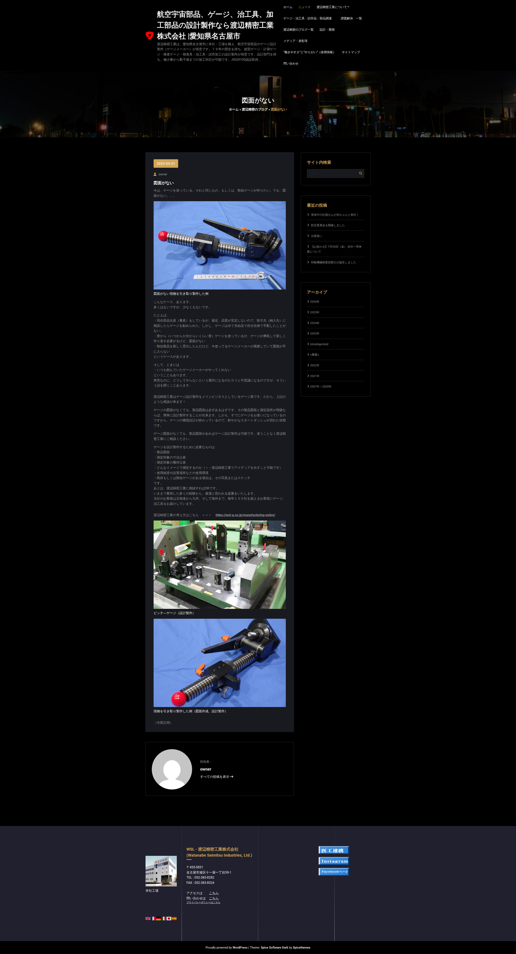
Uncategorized (319, 344)
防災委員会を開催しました (328, 225)
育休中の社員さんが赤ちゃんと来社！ (335, 214)
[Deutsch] (158, 918)
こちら (214, 893)
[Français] (153, 918)
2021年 (314, 376)
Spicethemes (301, 947)
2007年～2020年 (321, 386)
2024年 (314, 323)
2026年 (314, 301)
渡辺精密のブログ (255, 109)
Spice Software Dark (274, 947)
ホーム (234, 109)
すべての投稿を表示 (215, 777)
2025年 (314, 312)
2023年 (314, 333)
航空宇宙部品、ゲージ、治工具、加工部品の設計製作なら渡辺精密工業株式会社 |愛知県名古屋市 (215, 25)
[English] (148, 918)
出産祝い (316, 235)
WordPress (240, 947)
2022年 (314, 365)
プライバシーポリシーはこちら (203, 902)
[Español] (174, 918)
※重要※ (314, 354)
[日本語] (169, 918)
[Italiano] (163, 918)
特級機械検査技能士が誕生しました (333, 262)
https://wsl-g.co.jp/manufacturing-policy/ (245, 515)
